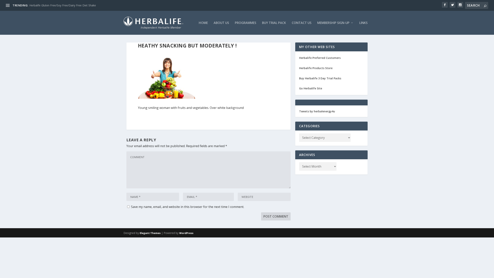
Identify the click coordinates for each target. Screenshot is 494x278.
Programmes (245, 23)
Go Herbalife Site (310, 88)
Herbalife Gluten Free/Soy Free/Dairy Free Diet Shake (62, 5)
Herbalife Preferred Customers (320, 58)
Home (203, 23)
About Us (221, 23)
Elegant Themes (150, 233)
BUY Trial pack (274, 23)
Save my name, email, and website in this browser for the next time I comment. (187, 207)
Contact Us (301, 23)
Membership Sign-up (333, 23)
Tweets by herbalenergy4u (317, 111)
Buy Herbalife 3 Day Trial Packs (320, 78)
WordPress (186, 233)
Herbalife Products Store (315, 68)
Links (363, 23)
